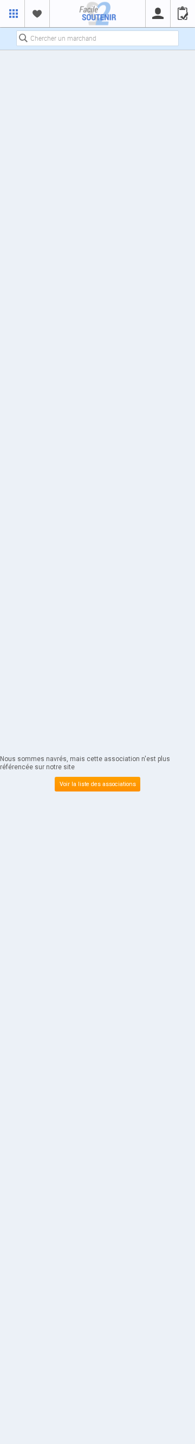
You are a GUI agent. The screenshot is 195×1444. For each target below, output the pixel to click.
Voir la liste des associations (98, 784)
